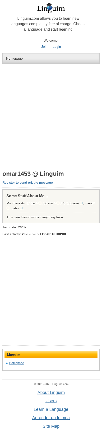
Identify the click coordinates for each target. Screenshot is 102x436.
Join (44, 46)
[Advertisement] (51, 117)
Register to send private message (27, 182)
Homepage (14, 58)
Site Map (51, 426)
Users (51, 400)
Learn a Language (51, 409)
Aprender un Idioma (51, 417)
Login (57, 46)
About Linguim (51, 392)
